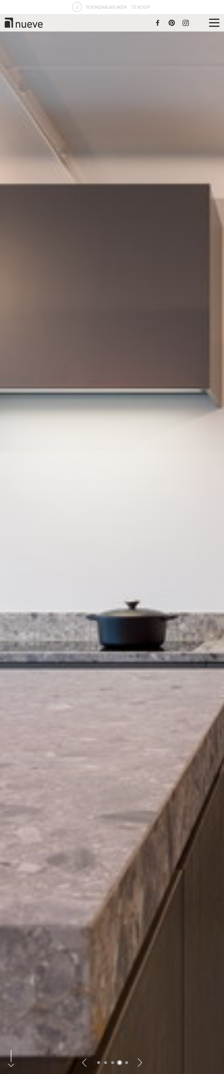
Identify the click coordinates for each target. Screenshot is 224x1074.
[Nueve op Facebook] (157, 23)
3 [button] (112, 1062)
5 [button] (126, 1062)
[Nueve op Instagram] (185, 23)
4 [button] (119, 1062)
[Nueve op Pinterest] (171, 23)
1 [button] (98, 1062)
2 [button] (105, 1062)
